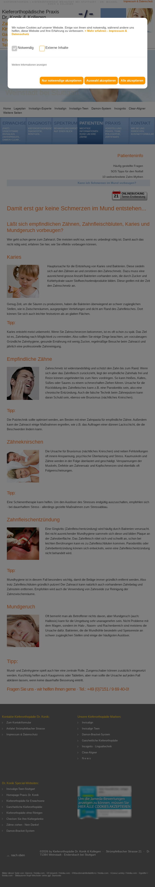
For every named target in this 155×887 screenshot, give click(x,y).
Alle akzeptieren (132, 80)
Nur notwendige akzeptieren (62, 80)
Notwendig (26, 48)
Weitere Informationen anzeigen (29, 64)
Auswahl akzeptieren (101, 80)
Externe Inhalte (56, 48)
